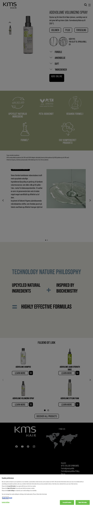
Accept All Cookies (67, 502)
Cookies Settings (5, 502)
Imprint (10, 498)
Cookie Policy (5, 498)
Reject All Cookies (83, 502)
